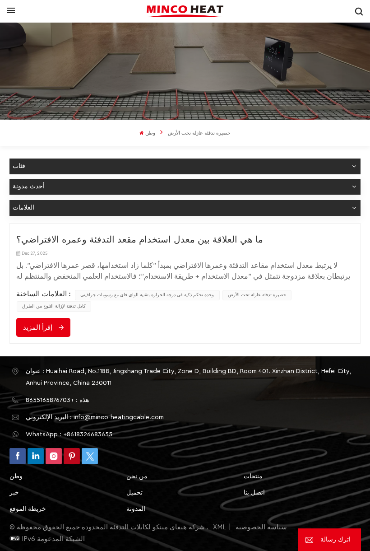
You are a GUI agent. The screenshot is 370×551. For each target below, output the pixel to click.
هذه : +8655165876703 (57, 400)
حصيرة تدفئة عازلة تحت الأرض (257, 295)
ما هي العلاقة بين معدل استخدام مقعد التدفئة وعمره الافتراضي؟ (139, 239)
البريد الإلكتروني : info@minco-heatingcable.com (95, 417)
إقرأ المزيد (37, 327)
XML (219, 527)
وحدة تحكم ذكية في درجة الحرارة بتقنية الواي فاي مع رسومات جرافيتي (147, 295)
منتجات (253, 476)
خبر (14, 493)
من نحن (137, 476)
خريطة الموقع (27, 509)
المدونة (135, 509)
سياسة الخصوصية (261, 527)
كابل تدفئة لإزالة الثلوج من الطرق (54, 306)
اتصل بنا (254, 493)
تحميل (134, 493)
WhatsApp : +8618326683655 (69, 434)
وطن (150, 133)
